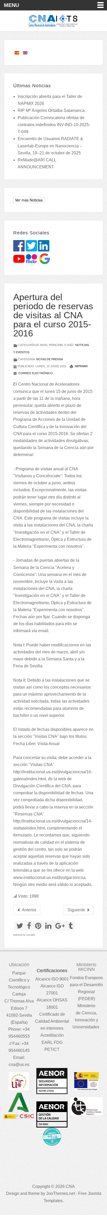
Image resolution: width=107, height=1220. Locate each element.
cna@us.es (19, 1064)
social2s (30, 935)
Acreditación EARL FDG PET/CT (52, 1042)
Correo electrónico (35, 373)
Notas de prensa (49, 359)
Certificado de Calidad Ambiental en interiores (52, 1021)
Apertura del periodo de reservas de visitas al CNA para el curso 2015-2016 (53, 315)
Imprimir (81, 366)
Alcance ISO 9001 (52, 979)
